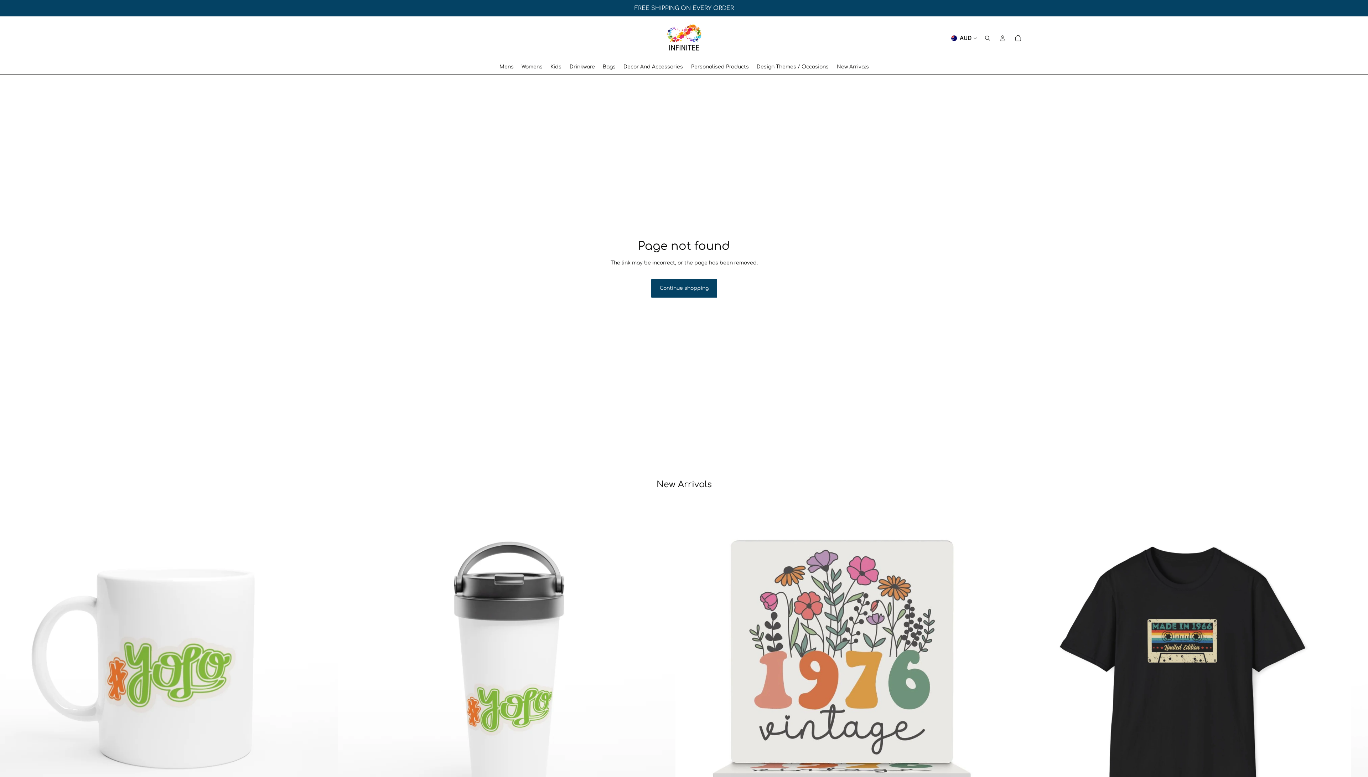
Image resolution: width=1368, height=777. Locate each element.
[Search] (987, 38)
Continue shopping (684, 288)
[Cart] (1018, 38)
